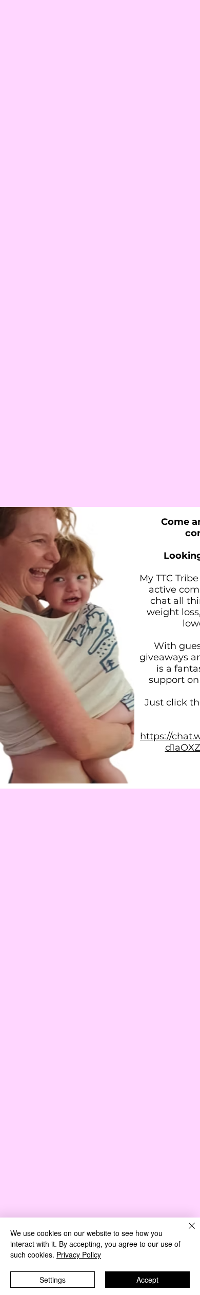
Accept (147, 1279)
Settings (52, 1279)
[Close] (185, 1232)
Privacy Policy (78, 1254)
